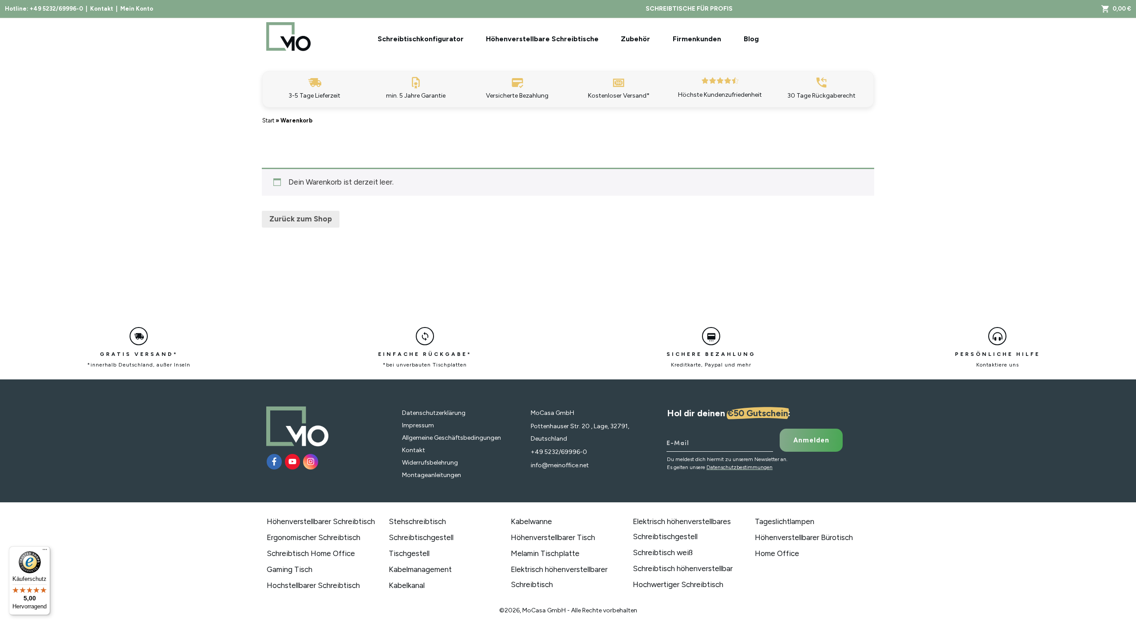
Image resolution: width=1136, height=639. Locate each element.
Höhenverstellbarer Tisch (553, 537)
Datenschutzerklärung (433, 413)
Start (268, 120)
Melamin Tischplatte (545, 553)
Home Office (777, 553)
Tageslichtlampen (784, 521)
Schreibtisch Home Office (311, 553)
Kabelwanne (531, 521)
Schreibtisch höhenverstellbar (683, 568)
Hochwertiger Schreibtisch (678, 584)
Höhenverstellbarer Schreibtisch (321, 521)
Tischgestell (409, 553)
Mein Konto (136, 8)
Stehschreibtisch (417, 521)
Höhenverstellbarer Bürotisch (804, 537)
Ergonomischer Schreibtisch (313, 537)
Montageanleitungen (431, 475)
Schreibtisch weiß (663, 552)
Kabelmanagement (420, 569)
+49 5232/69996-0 (56, 8)
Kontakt (101, 8)
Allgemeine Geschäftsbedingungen (451, 438)
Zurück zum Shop (300, 218)
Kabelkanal (407, 585)
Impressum (418, 425)
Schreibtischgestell (421, 537)
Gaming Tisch (289, 569)
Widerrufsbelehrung (430, 462)
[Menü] (44, 551)
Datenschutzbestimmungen (739, 467)
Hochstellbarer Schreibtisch (313, 585)
